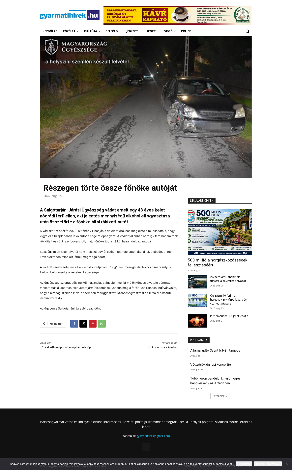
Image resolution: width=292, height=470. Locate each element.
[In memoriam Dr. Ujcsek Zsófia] (197, 321)
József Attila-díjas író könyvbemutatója (65, 347)
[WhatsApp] (102, 324)
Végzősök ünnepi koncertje (210, 364)
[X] (83, 324)
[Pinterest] (93, 324)
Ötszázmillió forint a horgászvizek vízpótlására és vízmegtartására (228, 299)
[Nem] (287, 464)
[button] (247, 31)
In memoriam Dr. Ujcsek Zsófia (229, 316)
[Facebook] (74, 324)
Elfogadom (243, 463)
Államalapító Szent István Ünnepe (215, 350)
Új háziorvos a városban (162, 347)
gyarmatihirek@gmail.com (153, 436)
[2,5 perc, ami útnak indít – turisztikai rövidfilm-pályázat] (197, 281)
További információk (268, 463)
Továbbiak (218, 396)
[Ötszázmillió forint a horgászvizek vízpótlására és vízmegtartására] (197, 300)
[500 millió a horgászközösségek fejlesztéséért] (220, 232)
